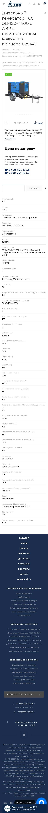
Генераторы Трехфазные (24, 679)
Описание (34, 188)
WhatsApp (24, 735)
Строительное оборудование (24, 588)
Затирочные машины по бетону (24, 608)
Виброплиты (24, 597)
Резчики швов (24, 615)
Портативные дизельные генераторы (24, 629)
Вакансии (24, 553)
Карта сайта (24, 579)
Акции (24, 543)
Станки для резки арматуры (24, 612)
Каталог (24, 538)
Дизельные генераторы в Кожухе (24, 651)
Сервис (24, 574)
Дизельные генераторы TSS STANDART (24, 640)
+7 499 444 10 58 (24, 704)
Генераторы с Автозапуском (24, 672)
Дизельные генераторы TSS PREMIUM (24, 633)
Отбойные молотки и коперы (24, 601)
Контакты (24, 569)
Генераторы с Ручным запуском (24, 669)
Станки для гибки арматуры (24, 604)
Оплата (24, 548)
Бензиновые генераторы (24, 660)
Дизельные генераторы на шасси (24, 647)
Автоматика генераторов (24, 683)
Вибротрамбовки (24, 593)
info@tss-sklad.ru (26, 711)
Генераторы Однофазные (24, 676)
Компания (24, 564)
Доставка (24, 559)
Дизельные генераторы (24, 624)
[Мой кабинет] (39, 4)
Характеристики (13, 188)
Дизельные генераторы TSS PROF (24, 636)
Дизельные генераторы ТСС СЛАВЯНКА (24, 644)
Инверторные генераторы (24, 665)
